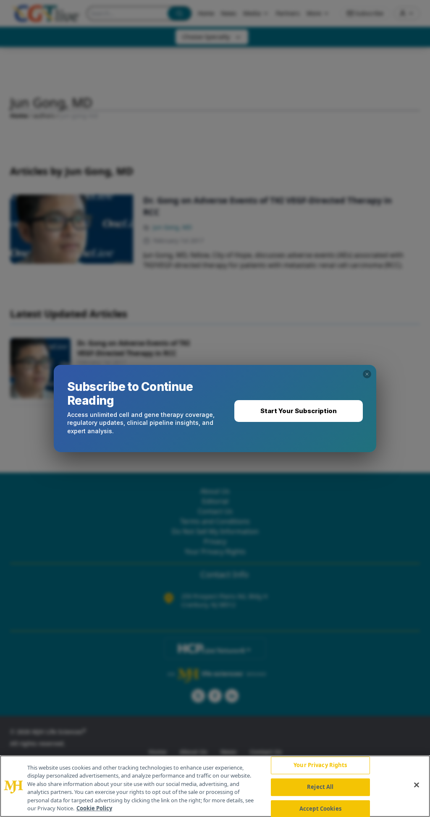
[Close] (416, 785)
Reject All (320, 787)
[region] (215, 786)
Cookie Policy (94, 808)
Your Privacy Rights (320, 765)
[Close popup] (367, 374)
